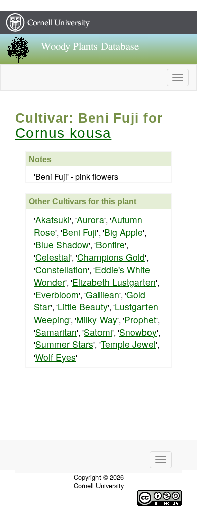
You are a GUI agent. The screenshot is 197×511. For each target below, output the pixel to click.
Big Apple (123, 232)
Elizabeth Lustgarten (114, 282)
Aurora (90, 219)
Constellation (61, 269)
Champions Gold (111, 257)
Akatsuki (52, 219)
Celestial (52, 257)
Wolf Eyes (55, 356)
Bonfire (110, 244)
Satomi (98, 332)
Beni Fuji (79, 232)
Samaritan (56, 332)
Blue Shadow (62, 244)
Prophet (140, 319)
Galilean (102, 294)
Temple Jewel (128, 344)
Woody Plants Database (90, 46)
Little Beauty (83, 306)
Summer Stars (64, 344)
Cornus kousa (63, 133)
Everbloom (57, 294)
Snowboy (138, 332)
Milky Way (96, 319)
